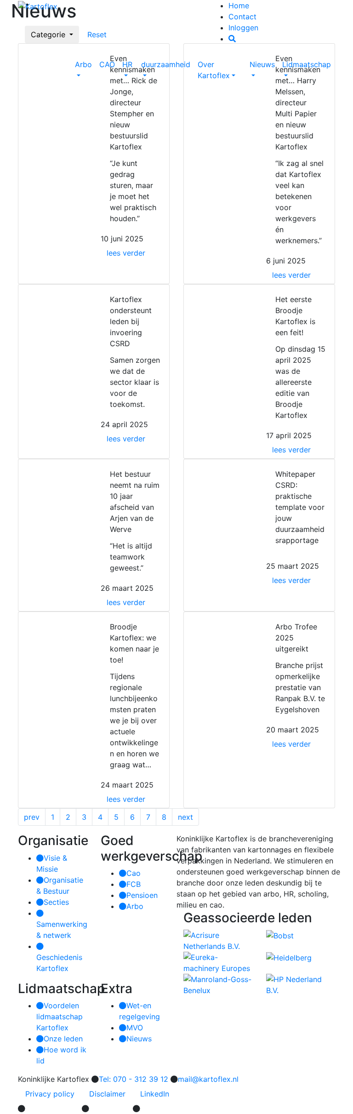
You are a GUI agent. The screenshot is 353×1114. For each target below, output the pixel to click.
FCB (133, 884)
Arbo (83, 64)
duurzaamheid (165, 64)
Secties (56, 902)
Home (238, 5)
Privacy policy (49, 1093)
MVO (134, 1027)
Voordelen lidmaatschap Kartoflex (59, 1016)
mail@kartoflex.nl (208, 1079)
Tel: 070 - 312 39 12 (133, 1079)
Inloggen (243, 27)
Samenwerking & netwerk (61, 930)
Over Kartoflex (214, 70)
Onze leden (63, 1038)
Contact (242, 16)
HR (127, 64)
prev (32, 817)
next (185, 817)
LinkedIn (154, 1093)
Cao (133, 873)
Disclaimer (107, 1093)
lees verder (126, 252)
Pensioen (142, 895)
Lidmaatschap (306, 64)
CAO (107, 64)
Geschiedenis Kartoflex (59, 963)
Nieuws (262, 64)
